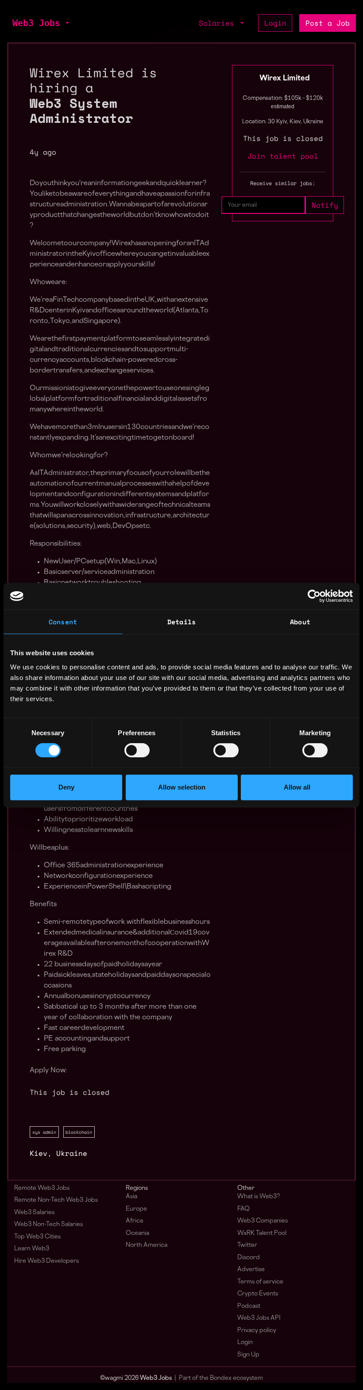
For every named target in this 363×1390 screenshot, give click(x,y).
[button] (66, 23)
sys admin (44, 1132)
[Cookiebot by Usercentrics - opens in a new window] (314, 596)
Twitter (247, 1245)
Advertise (251, 1269)
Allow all (297, 787)
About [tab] (300, 622)
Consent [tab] (63, 622)
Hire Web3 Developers (46, 1261)
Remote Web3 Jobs (42, 1188)
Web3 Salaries (34, 1212)
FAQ (243, 1209)
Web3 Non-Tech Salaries (48, 1224)
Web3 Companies (262, 1221)
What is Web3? (258, 1197)
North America (146, 1245)
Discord (248, 1258)
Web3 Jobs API (259, 1318)
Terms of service (260, 1282)
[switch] (137, 750)
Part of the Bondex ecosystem (221, 1378)
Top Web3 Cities (37, 1237)
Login (275, 23)
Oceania (137, 1233)
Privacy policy (256, 1330)
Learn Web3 (31, 1249)
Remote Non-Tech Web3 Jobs (56, 1200)
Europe (136, 1209)
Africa (134, 1221)
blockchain (79, 1132)
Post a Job (327, 23)
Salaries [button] (219, 23)
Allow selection (181, 787)
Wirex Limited (284, 78)
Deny (66, 787)
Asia (131, 1197)
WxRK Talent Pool (261, 1233)
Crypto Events (257, 1294)
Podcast (248, 1306)
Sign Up (248, 1355)
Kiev (38, 1153)
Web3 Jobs (36, 23)
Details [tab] (181, 622)
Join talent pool (282, 156)
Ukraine (71, 1153)
